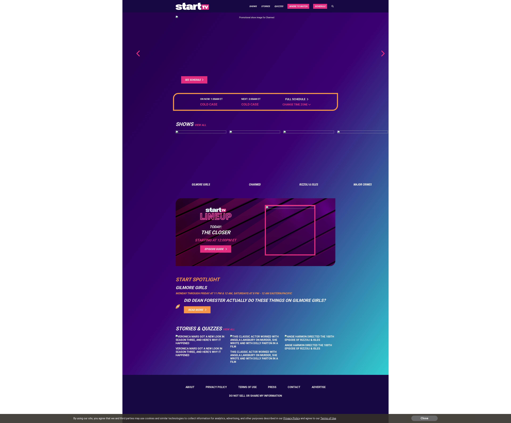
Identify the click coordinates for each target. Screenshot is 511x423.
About (190, 387)
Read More (196, 309)
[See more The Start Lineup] (255, 52)
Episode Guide (215, 249)
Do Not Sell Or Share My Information (255, 395)
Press (272, 387)
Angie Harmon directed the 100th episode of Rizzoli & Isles (308, 347)
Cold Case (208, 104)
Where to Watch (298, 6)
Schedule (320, 6)
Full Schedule (296, 99)
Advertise (319, 387)
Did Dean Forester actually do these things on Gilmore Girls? (255, 300)
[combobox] (297, 104)
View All (229, 329)
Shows (253, 6)
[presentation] (138, 53)
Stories (265, 6)
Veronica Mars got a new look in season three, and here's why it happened (199, 352)
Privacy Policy (216, 387)
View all (200, 125)
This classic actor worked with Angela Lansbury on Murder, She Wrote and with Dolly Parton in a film (254, 356)
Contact (294, 387)
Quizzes (278, 6)
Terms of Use (247, 387)
